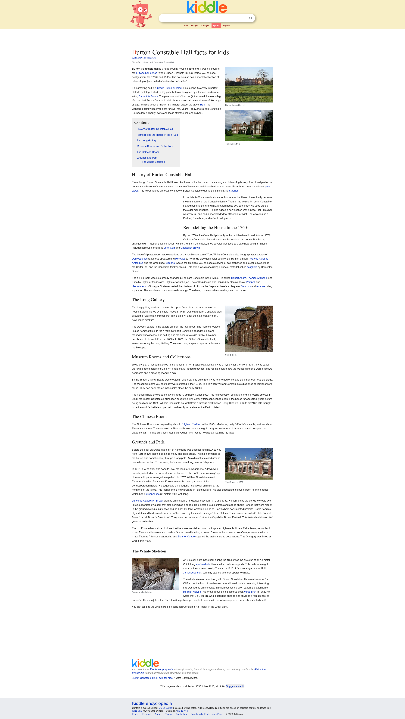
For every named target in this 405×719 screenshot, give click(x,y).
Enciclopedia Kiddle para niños (206, 714)
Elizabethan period (146, 73)
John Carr (169, 247)
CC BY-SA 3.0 (166, 707)
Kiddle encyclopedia (161, 669)
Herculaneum (139, 286)
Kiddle (135, 714)
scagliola (252, 267)
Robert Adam (238, 278)
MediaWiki (182, 710)
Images (194, 25)
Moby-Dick (250, 591)
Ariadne (260, 286)
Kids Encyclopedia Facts (144, 57)
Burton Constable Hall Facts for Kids (152, 678)
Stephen (234, 190)
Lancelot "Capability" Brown (147, 500)
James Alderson (192, 572)
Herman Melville (192, 591)
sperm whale (203, 564)
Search (251, 18)
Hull (202, 104)
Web (186, 25)
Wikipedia (137, 710)
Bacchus (246, 286)
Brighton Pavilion (191, 424)
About (157, 714)
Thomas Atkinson (257, 278)
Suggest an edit (235, 686)
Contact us (181, 714)
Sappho (170, 263)
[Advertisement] (202, 37)
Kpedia (216, 25)
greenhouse (153, 494)
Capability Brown (148, 96)
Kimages (205, 25)
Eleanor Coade (186, 536)
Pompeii (250, 282)
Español (226, 25)
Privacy (168, 714)
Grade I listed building (169, 88)
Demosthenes (140, 258)
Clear (244, 18)
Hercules (180, 258)
